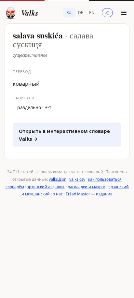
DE (80, 12)
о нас (58, 194)
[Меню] (123, 13)
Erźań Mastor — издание (89, 194)
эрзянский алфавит (46, 187)
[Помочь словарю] (107, 12)
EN (91, 12)
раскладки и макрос (87, 187)
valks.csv (77, 179)
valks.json (57, 179)
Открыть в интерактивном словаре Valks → (64, 135)
